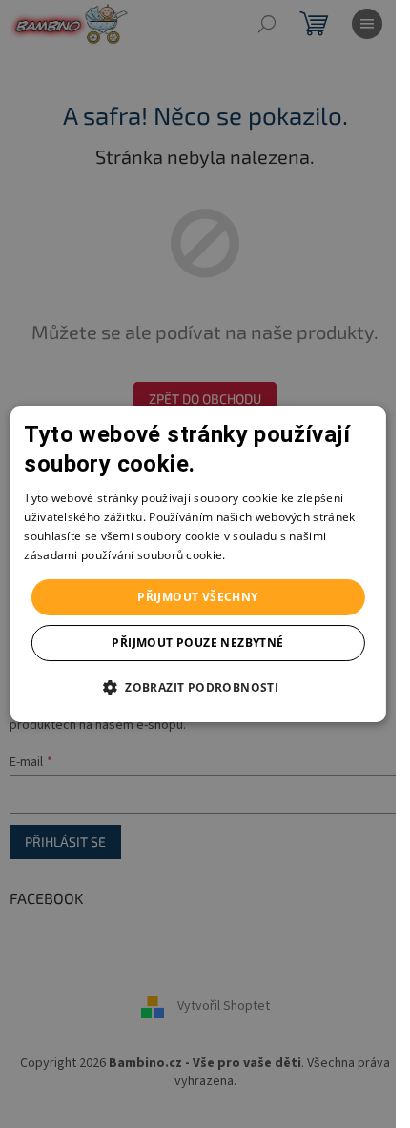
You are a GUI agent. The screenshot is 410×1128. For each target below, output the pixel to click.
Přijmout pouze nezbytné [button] (197, 642)
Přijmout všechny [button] (197, 597)
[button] (197, 686)
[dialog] (197, 564)
